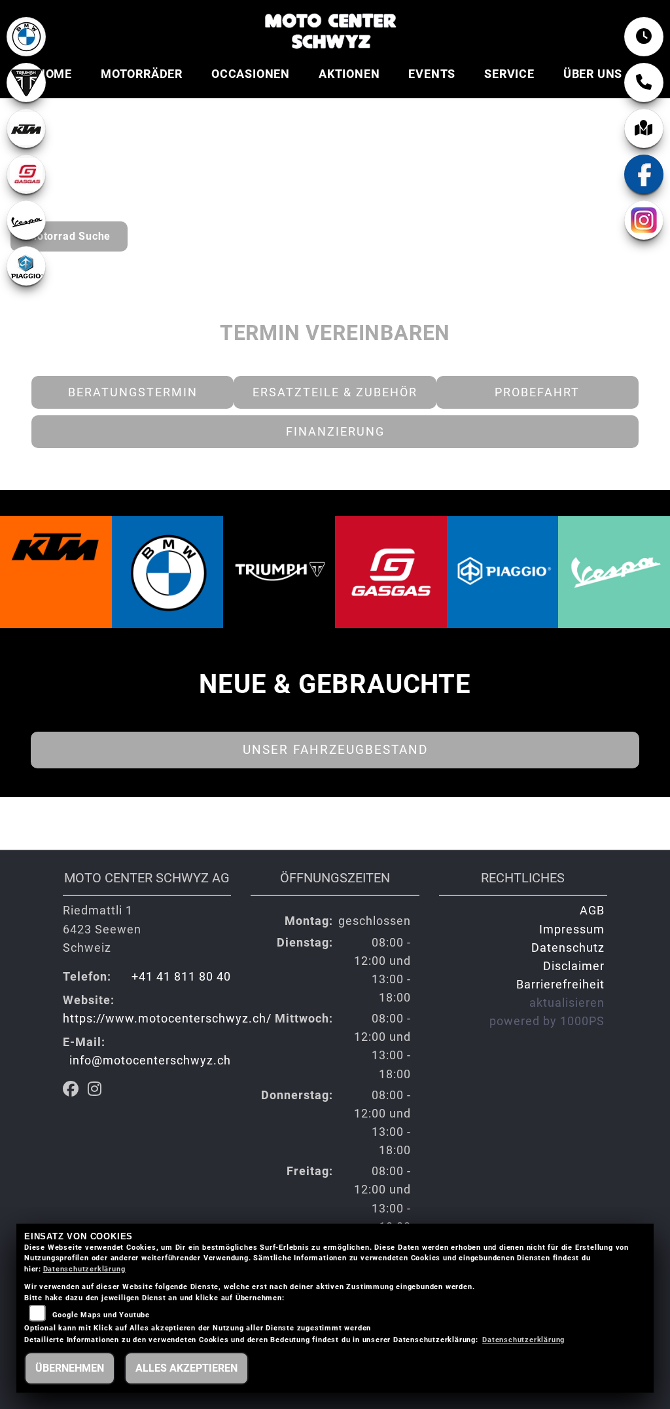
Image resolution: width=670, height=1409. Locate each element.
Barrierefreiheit (560, 984)
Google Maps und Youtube (101, 1315)
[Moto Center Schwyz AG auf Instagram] (97, 1090)
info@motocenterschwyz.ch (150, 1060)
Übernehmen (69, 1368)
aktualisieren (567, 1002)
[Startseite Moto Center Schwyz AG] (329, 29)
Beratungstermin (133, 392)
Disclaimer (574, 966)
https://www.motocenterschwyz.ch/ (167, 1018)
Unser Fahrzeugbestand (335, 749)
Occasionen (250, 74)
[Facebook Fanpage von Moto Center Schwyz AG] (75, 1090)
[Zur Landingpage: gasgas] (26, 174)
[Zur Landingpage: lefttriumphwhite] (26, 82)
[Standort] (643, 128)
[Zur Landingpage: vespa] (26, 220)
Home (54, 74)
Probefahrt (537, 392)
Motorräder (142, 74)
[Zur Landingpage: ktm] (26, 128)
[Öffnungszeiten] (643, 36)
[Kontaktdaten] (643, 82)
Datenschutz (568, 947)
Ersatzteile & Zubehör (335, 392)
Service (509, 74)
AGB (592, 910)
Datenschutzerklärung (84, 1269)
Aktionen (349, 74)
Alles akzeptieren (186, 1368)
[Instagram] (643, 220)
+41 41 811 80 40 (181, 976)
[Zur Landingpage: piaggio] (26, 266)
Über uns (592, 74)
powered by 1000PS (547, 1021)
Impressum (572, 929)
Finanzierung (335, 431)
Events (431, 74)
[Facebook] (643, 174)
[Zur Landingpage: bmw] (26, 36)
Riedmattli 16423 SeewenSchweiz (102, 929)
